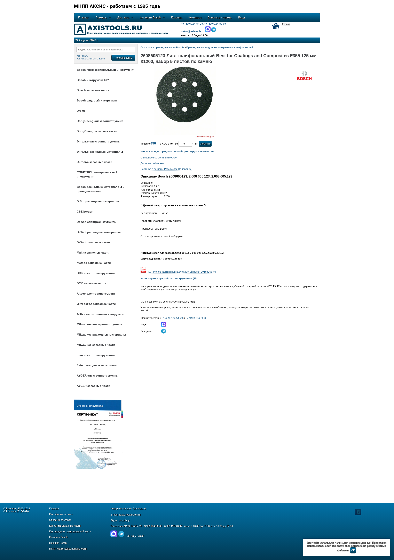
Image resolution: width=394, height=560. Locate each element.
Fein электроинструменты (96, 355)
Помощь (101, 17)
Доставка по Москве (152, 163)
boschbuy (124, 520)
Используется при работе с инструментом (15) (169, 278)
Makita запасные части (93, 252)
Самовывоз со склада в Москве (159, 157)
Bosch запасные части (93, 90)
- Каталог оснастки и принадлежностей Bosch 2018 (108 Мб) (181, 271)
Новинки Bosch (58, 543)
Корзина (176, 17)
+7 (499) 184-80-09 (215, 23)
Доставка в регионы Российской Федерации (166, 169)
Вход (241, 17)
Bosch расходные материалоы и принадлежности (101, 189)
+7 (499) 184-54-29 (192, 23)
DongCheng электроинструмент (100, 121)
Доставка (123, 17)
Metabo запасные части (94, 262)
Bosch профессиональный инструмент (105, 69)
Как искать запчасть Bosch (91, 58)
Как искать (82, 56)
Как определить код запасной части (70, 531)
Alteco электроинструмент (96, 293)
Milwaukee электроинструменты (100, 324)
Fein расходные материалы (97, 365)
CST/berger (84, 211)
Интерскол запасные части (96, 303)
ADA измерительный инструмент (101, 314)
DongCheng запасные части (97, 131)
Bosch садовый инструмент (97, 100)
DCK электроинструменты (96, 273)
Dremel (81, 110)
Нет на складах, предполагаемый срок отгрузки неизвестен (177, 151)
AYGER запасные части (93, 385)
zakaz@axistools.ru (130, 514)
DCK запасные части (92, 283)
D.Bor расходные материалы (98, 201)
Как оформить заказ (61, 514)
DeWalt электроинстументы (96, 221)
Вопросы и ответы (220, 17)
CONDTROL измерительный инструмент (97, 174)
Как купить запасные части (65, 525)
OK (353, 550)
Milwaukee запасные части (96, 344)
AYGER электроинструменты (97, 375)
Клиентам (195, 17)
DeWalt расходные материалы (99, 232)
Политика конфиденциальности (68, 548)
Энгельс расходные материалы (100, 151)
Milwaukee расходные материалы (101, 334)
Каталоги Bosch (150, 17)
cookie (338, 542)
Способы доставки (60, 520)
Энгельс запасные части (94, 162)
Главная (83, 17)
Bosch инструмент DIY (93, 80)
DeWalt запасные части (93, 242)
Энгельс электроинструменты (98, 141)
